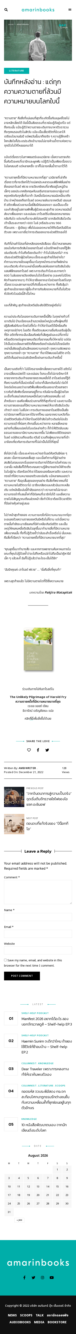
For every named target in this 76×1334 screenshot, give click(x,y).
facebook (24, 1277)
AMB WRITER (27, 768)
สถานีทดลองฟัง (57, 1315)
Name (9, 910)
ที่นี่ (31, 718)
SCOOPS (26, 1315)
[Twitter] (47, 750)
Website (9, 944)
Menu (70, 10)
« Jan (19, 1220)
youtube (51, 1277)
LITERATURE (16, 70)
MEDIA (39, 1322)
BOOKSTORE (57, 1322)
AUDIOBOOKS (20, 1322)
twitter (33, 1277)
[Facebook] (38, 750)
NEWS (12, 1315)
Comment (12, 877)
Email (9, 927)
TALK (40, 1315)
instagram (42, 1277)
